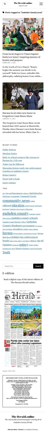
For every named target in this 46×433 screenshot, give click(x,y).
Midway (33, 241)
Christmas (6, 196)
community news (16, 200)
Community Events (28, 196)
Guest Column (9, 182)
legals (6, 240)
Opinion (7, 244)
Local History (26, 241)
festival (31, 206)
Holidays (15, 237)
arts (4, 193)
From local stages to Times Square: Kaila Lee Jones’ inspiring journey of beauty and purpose (21, 57)
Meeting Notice (10, 153)
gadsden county (15, 213)
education (18, 205)
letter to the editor (15, 241)
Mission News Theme (15, 429)
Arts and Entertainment (14, 193)
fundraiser (6, 209)
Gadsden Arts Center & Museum (21, 209)
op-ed (40, 240)
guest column (33, 229)
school (13, 249)
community (15, 196)
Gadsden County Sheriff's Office (14, 222)
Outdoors (15, 245)
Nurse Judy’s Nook (11, 178)
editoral (7, 205)
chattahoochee (35, 193)
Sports (19, 248)
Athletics (26, 193)
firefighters (38, 206)
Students (26, 248)
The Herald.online (23, 3)
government (28, 225)
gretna (25, 229)
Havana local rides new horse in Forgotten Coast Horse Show (19, 114)
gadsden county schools (24, 218)
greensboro (18, 229)
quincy (23, 244)
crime (32, 201)
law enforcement (29, 237)
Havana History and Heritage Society (25, 233)
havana (8, 233)
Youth (6, 252)
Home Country (9, 175)
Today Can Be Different (13, 164)
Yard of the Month (36, 249)
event (27, 206)
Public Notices (9, 149)
